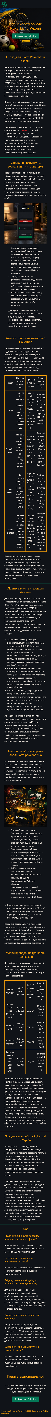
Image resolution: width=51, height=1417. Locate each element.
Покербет (24, 130)
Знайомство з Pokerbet (25, 1399)
